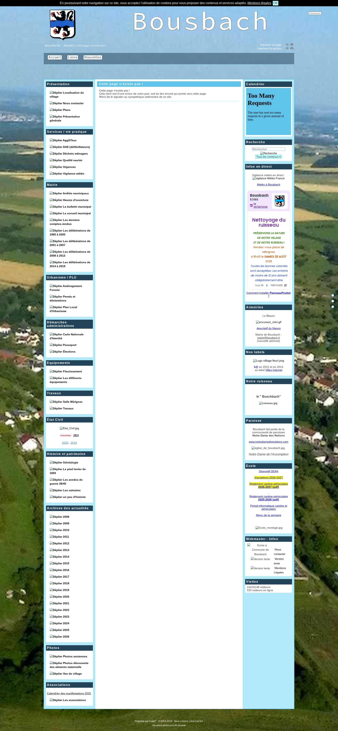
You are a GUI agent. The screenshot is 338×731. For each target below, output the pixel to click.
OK (275, 3)
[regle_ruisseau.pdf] (268, 403)
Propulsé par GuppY (146, 721)
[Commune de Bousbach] (62, 39)
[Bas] (332, 306)
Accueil (68, 45)
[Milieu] (332, 301)
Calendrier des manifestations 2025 (69, 693)
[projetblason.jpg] (268, 322)
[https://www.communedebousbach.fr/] (200, 39)
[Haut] (332, 295)
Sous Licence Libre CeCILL (189, 721)
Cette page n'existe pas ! (121, 84)
